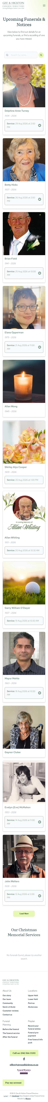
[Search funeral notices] (41, 55)
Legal (6, 1096)
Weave (28, 1099)
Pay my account (13, 1082)
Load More (24, 914)
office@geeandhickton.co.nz (24, 1064)
